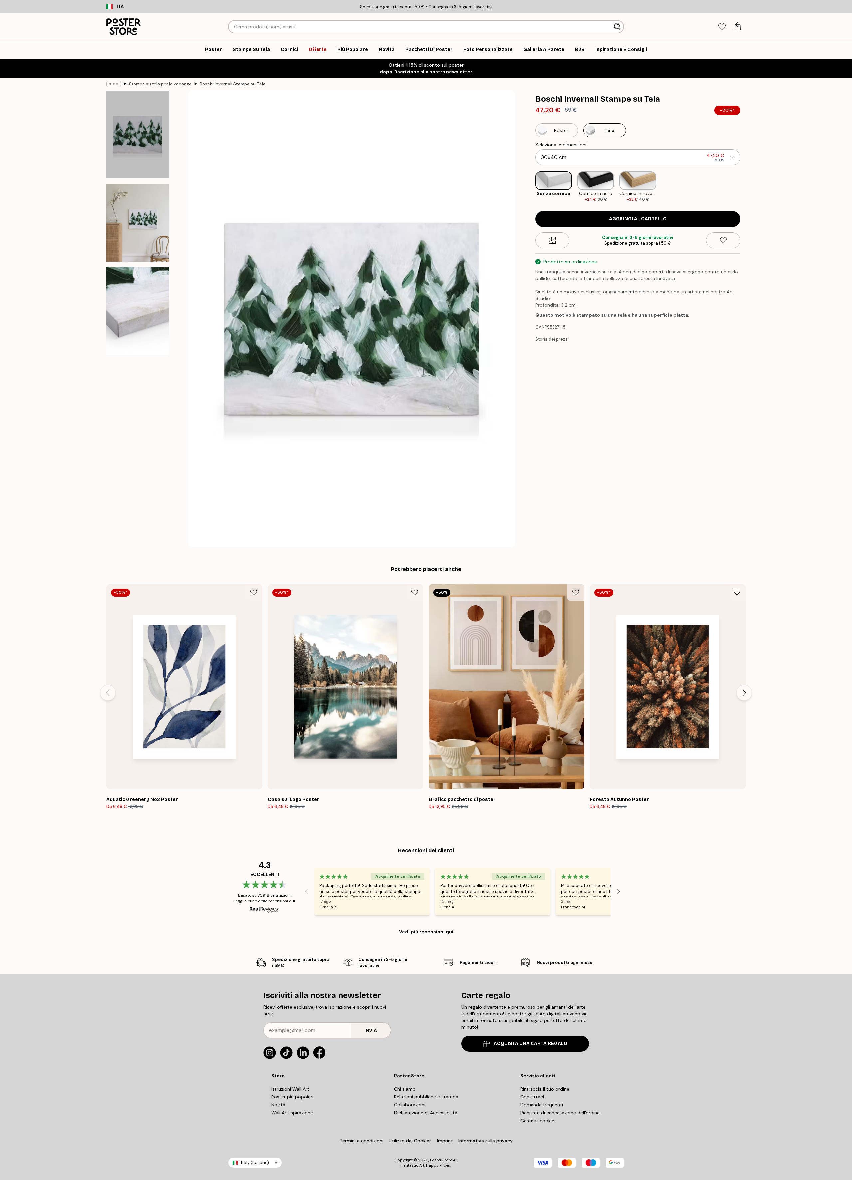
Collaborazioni (409, 1105)
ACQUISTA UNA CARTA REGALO (530, 1043)
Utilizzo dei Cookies (410, 1141)
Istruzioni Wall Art (290, 1089)
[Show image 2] (137, 223)
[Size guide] (552, 240)
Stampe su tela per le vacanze (160, 84)
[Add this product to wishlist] (723, 240)
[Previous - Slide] (530, 187)
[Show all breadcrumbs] (113, 84)
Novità (278, 1105)
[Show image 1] (137, 134)
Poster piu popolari (292, 1097)
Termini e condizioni (361, 1141)
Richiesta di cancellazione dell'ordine (560, 1113)
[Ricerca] (618, 26)
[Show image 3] (137, 311)
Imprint (445, 1141)
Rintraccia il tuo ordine (544, 1089)
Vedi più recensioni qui (426, 932)
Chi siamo (405, 1089)
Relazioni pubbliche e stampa (426, 1097)
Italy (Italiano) (255, 1162)
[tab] (722, 27)
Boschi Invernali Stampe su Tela (233, 84)
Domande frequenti (541, 1105)
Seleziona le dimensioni (560, 145)
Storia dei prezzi (552, 339)
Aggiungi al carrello (638, 219)
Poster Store (441, 1160)
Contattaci (532, 1097)
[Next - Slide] (745, 187)
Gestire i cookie (537, 1121)
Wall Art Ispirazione (292, 1113)
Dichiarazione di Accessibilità (425, 1113)
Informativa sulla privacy (485, 1141)
